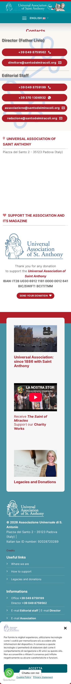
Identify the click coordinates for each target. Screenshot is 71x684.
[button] (65, 628)
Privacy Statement (43, 677)
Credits (10, 550)
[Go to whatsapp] (9, 673)
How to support (21, 571)
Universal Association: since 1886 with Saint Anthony (34, 361)
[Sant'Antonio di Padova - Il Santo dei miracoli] (35, 6)
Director (55, 610)
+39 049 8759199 (32, 598)
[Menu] (24, 18)
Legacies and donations (26, 579)
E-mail (24, 610)
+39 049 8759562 (34, 603)
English (36, 18)
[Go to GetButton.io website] (9, 680)
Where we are (20, 563)
